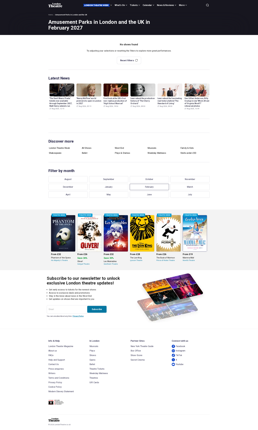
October (149, 179)
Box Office (136, 350)
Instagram (180, 350)
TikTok (179, 355)
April (68, 194)
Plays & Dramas (122, 153)
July (190, 194)
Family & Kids (187, 148)
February (149, 187)
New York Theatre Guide (142, 346)
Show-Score (136, 355)
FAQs (51, 355)
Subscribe (97, 309)
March (190, 187)
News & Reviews (165, 5)
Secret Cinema (138, 360)
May (109, 194)
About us (52, 350)
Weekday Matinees (157, 153)
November (190, 179)
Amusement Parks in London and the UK (71, 15)
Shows (92, 355)
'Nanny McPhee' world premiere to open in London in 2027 (88, 101)
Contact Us (53, 364)
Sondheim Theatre (111, 264)
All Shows (86, 148)
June (149, 194)
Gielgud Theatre (83, 264)
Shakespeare (55, 153)
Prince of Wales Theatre (165, 260)
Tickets (134, 5)
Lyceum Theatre (136, 260)
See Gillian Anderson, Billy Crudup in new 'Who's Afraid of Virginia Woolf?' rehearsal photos (196, 102)
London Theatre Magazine (60, 346)
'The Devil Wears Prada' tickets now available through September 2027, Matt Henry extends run (60, 102)
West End (119, 148)
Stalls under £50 (188, 153)
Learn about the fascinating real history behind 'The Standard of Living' (169, 101)
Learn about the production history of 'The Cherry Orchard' (142, 101)
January (108, 187)
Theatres (93, 378)
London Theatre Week (59, 148)
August (67, 179)
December (68, 187)
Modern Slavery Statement (61, 391)
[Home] (55, 5)
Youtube (179, 364)
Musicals (152, 148)
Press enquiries (56, 369)
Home (50, 15)
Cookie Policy (55, 387)
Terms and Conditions (58, 378)
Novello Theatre (189, 260)
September (108, 179)
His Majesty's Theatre (59, 260)
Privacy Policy (78, 316)
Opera (92, 360)
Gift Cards (94, 382)
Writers (51, 373)
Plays (92, 350)
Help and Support (56, 360)
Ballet (84, 153)
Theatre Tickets (96, 369)
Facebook (180, 346)
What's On (120, 5)
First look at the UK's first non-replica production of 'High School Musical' (115, 101)
